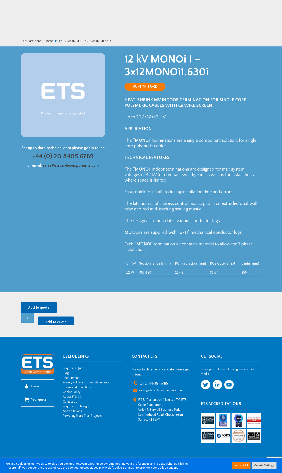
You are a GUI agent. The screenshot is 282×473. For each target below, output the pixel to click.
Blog (66, 373)
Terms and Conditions (77, 387)
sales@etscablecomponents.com (71, 165)
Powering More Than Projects (82, 416)
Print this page (145, 86)
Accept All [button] (241, 465)
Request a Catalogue (76, 406)
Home (49, 41)
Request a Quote (74, 368)
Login (35, 386)
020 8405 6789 (153, 383)
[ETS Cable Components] (37, 373)
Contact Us (70, 401)
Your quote (38, 399)
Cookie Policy (71, 392)
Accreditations (72, 411)
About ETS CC (72, 397)
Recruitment (71, 378)
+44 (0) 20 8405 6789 (63, 156)
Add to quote (38, 307)
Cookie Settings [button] (264, 465)
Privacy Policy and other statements (86, 382)
